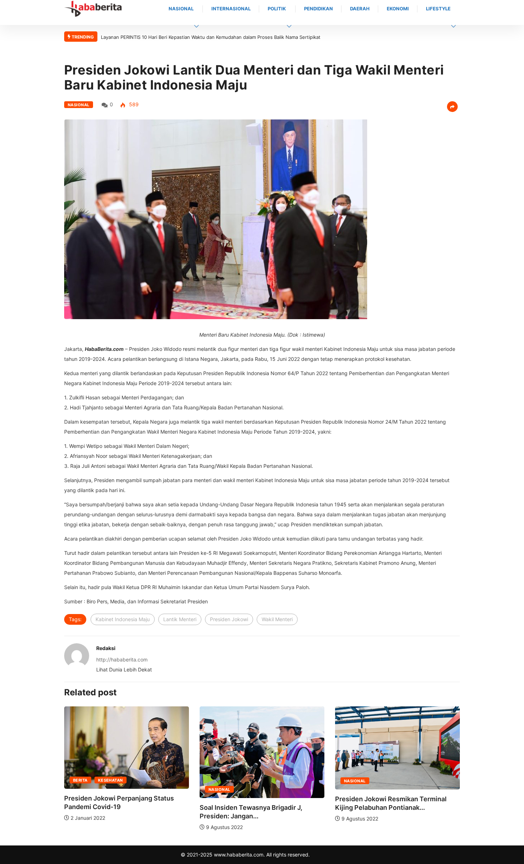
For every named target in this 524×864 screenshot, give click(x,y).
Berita (80, 780)
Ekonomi (398, 8)
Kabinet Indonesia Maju (123, 619)
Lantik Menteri (179, 619)
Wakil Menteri (277, 619)
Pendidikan (318, 8)
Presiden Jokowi (229, 619)
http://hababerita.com (122, 659)
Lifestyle (438, 8)
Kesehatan (110, 780)
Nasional (181, 8)
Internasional (231, 8)
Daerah (360, 8)
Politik (277, 8)
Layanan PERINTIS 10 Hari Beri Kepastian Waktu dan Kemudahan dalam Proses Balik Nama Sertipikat (210, 37)
